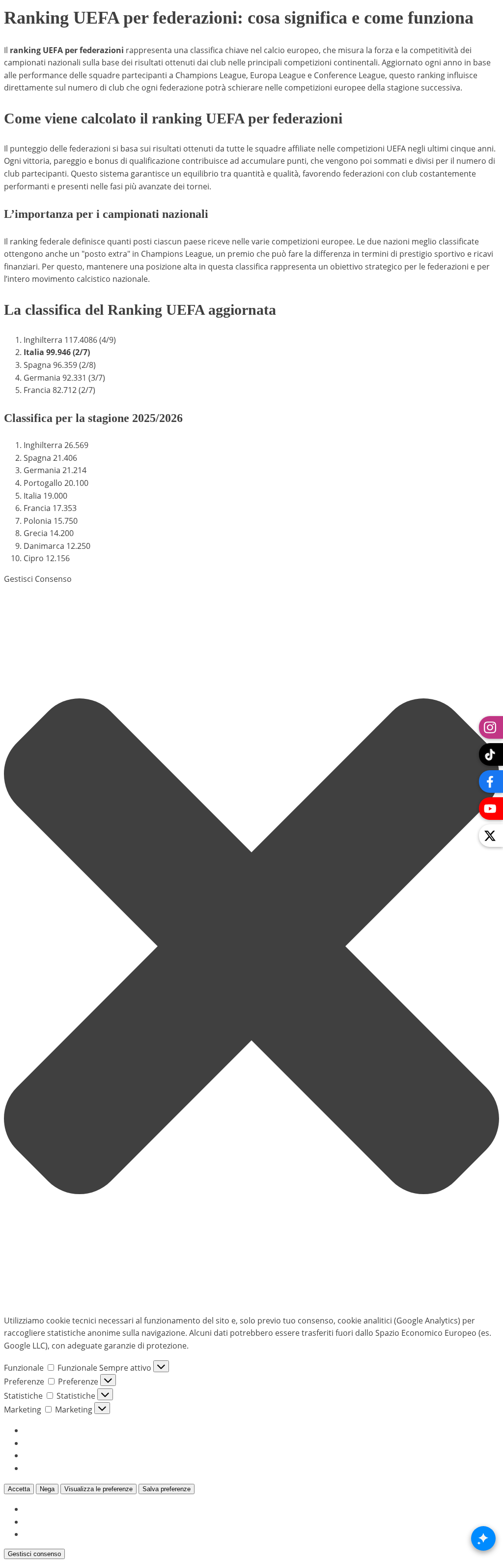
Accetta (19, 1489)
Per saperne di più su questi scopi (86, 1468)
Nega (47, 1489)
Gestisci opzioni (53, 1430)
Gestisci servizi (51, 1443)
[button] (251, 946)
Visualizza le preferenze (98, 1489)
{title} (34, 1508)
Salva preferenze (166, 1489)
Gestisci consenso (34, 1554)
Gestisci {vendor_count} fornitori (84, 1455)
